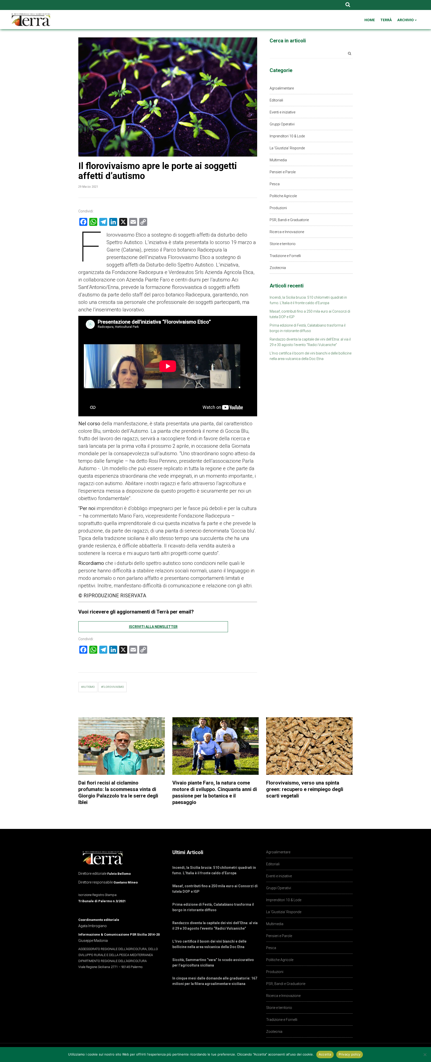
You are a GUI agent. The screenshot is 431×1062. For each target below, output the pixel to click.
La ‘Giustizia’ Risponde (287, 148)
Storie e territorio (283, 244)
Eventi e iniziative (282, 112)
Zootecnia (278, 268)
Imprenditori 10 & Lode (287, 136)
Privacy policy (350, 1054)
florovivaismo (113, 687)
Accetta (325, 1054)
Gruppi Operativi (282, 124)
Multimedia (278, 160)
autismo (89, 687)
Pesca (275, 184)
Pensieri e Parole (283, 172)
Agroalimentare (282, 88)
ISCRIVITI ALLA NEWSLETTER (153, 627)
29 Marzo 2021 (88, 186)
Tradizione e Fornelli (285, 256)
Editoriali (276, 100)
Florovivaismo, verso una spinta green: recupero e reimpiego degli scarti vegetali (304, 789)
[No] (424, 1054)
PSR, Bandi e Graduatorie (289, 220)
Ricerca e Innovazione (287, 232)
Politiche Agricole (283, 196)
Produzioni (278, 208)
